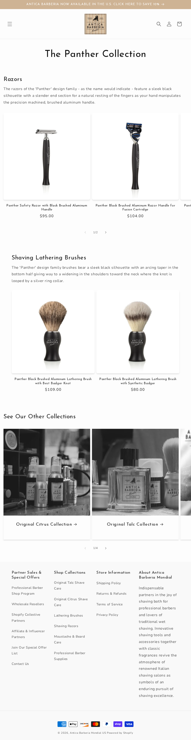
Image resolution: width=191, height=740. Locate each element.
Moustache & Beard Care (69, 639)
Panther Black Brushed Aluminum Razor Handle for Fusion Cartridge (135, 207)
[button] (10, 24)
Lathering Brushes (68, 615)
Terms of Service (109, 604)
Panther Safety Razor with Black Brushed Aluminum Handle (46, 207)
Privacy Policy (107, 615)
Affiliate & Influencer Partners (28, 634)
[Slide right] (106, 232)
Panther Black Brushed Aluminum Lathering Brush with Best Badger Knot (53, 381)
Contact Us (20, 664)
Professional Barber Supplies (69, 656)
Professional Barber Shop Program (27, 591)
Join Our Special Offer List (29, 650)
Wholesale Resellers (28, 604)
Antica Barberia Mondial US (88, 733)
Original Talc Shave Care (69, 585)
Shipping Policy (108, 583)
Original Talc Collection (132, 524)
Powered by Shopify (120, 733)
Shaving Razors (66, 626)
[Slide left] (85, 232)
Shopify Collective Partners (26, 617)
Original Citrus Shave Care (71, 602)
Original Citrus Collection (44, 524)
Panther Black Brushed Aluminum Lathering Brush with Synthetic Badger (138, 381)
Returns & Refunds (111, 593)
